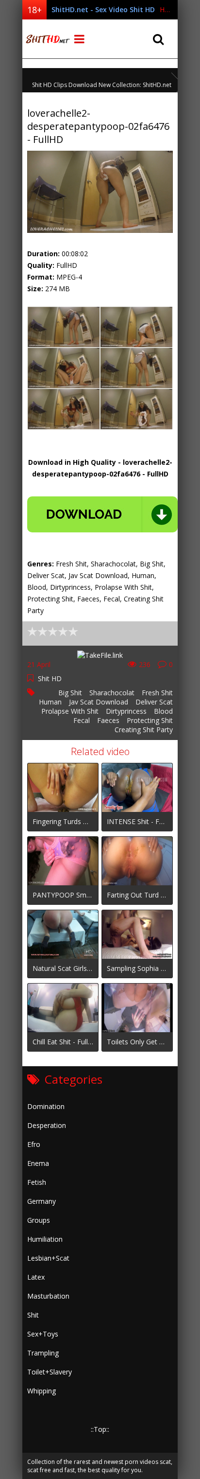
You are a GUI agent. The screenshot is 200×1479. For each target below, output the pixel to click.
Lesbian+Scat (48, 1258)
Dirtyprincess (126, 711)
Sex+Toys (42, 1333)
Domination (46, 1106)
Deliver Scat (154, 701)
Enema (38, 1163)
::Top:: (100, 1429)
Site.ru (46, 38)
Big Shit (70, 692)
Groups (38, 1220)
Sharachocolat (111, 692)
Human (50, 701)
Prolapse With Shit (70, 711)
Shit (33, 1315)
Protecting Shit (150, 720)
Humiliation (45, 1239)
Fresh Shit (157, 692)
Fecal (81, 720)
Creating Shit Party (144, 729)
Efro (33, 1144)
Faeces (108, 720)
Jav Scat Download (98, 701)
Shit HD (50, 678)
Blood (163, 711)
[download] (102, 514)
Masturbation (48, 1296)
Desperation (46, 1125)
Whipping (41, 1390)
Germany (41, 1201)
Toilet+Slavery (49, 1371)
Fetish (36, 1182)
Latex (36, 1277)
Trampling (43, 1352)
